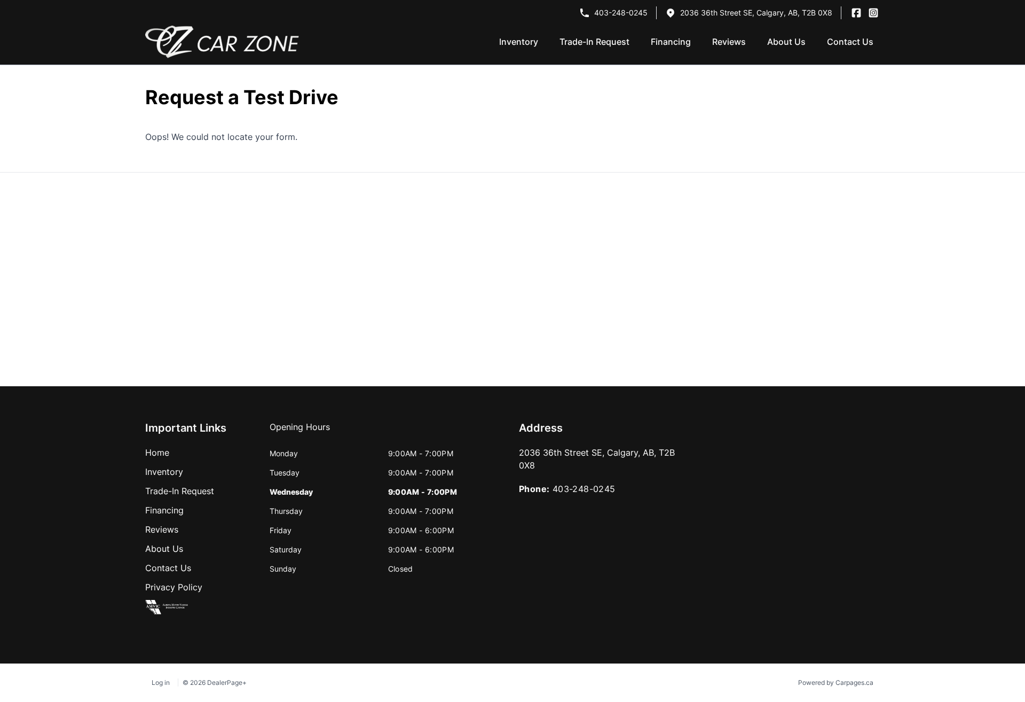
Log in (161, 682)
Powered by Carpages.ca (835, 682)
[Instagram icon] (873, 12)
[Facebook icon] (856, 12)
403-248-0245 (621, 12)
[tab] (300, 432)
